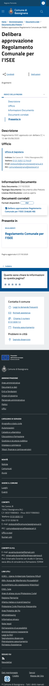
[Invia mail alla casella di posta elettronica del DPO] (22, 552)
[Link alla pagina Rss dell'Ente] (3, 658)
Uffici (4, 408)
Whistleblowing (9, 615)
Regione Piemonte (10, 3)
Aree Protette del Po (11, 610)
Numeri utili (7, 537)
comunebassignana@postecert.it (24, 167)
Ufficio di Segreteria (14, 151)
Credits (16, 675)
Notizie (5, 464)
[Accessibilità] (7, 679)
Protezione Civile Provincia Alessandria (19, 606)
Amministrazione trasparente (15, 631)
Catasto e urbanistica (11, 432)
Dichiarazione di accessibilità (14, 627)
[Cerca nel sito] (40, 11)
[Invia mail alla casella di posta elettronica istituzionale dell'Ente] (25, 524)
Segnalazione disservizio (12, 638)
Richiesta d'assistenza (12, 644)
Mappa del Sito (37, 675)
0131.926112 (16, 516)
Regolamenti (10, 228)
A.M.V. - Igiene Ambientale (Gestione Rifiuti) (21, 576)
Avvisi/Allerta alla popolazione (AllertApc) (20, 584)
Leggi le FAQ (7, 635)
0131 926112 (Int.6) (22, 160)
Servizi (32, 672)
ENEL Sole (6, 589)
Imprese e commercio (11, 445)
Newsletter (7, 662)
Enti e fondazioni (9, 391)
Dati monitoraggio (10, 672)
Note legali (6, 623)
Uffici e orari (7, 532)
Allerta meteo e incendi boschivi (16, 602)
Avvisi (4, 472)
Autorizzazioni (8, 427)
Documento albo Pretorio (12, 24)
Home (4, 21)
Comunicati (7, 468)
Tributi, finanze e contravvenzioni (16, 449)
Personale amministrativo (13, 400)
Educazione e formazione (13, 436)
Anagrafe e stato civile (12, 423)
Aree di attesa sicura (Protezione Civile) (19, 593)
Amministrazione (16, 21)
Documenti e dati (32, 21)
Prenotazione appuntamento (15, 641)
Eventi (4, 492)
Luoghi (5, 487)
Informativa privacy (10, 619)
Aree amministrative (11, 382)
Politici (4, 404)
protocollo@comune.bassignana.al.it (26, 163)
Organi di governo (10, 395)
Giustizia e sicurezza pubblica (14, 440)
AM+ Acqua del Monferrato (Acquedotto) (20, 580)
